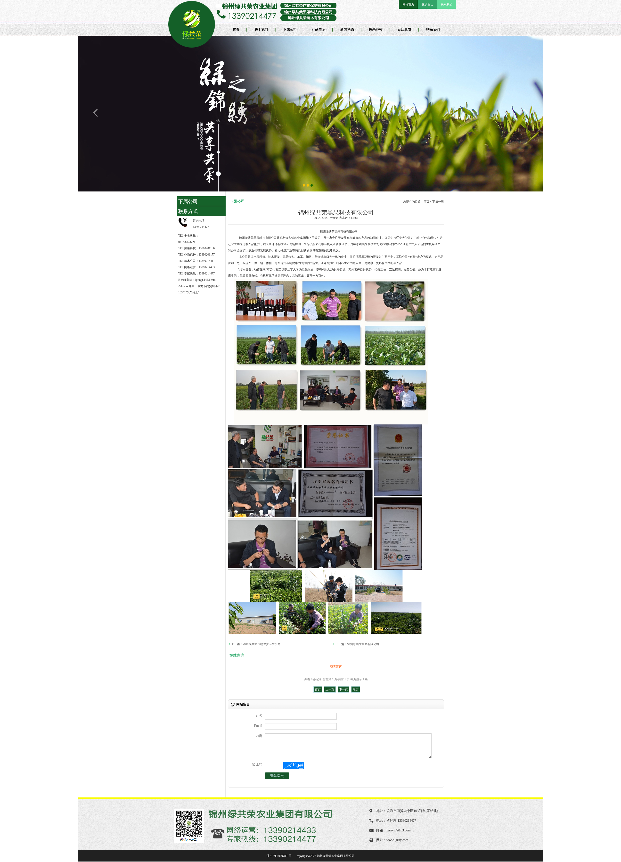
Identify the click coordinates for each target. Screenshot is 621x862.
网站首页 (408, 4)
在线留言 (427, 4)
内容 (258, 736)
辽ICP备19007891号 (279, 856)
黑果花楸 (376, 29)
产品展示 (318, 29)
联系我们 (446, 4)
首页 (236, 29)
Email (258, 726)
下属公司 (290, 29)
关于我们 (261, 29)
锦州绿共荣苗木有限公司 (363, 644)
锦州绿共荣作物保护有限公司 (262, 644)
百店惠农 (404, 29)
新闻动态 (347, 29)
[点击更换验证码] (293, 765)
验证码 (257, 764)
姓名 (258, 715)
